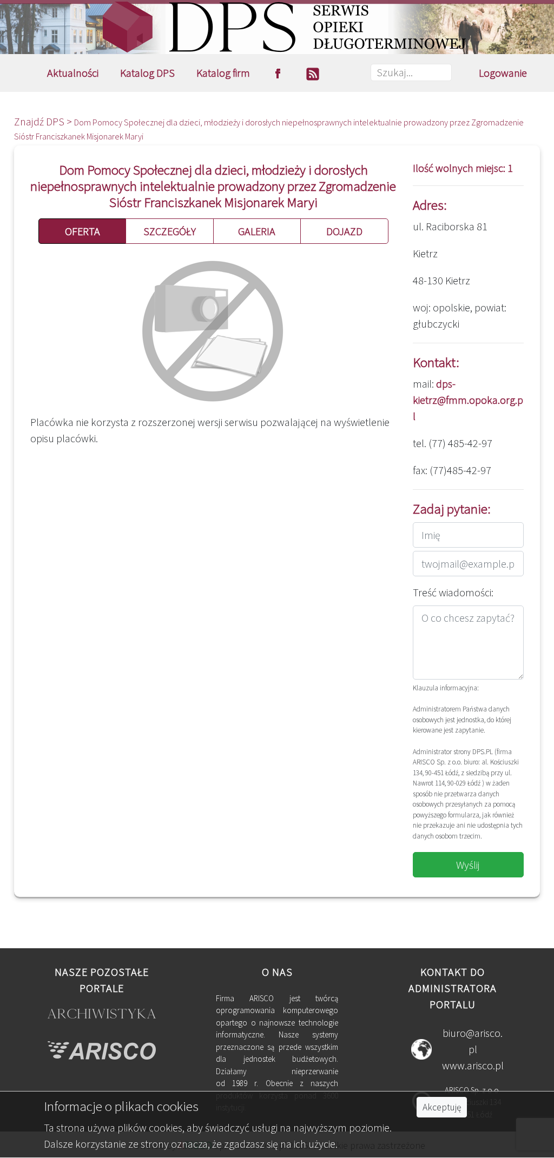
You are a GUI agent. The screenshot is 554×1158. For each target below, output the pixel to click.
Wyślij (468, 864)
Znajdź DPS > (44, 121)
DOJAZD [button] (344, 231)
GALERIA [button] (256, 231)
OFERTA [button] (82, 231)
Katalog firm (223, 72)
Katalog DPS (147, 72)
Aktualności (72, 72)
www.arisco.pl (473, 1065)
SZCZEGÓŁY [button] (169, 231)
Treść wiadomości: (453, 592)
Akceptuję (442, 1107)
